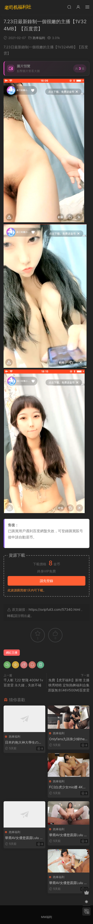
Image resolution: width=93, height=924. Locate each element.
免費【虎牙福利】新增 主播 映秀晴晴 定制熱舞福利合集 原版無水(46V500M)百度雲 (68, 685)
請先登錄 (46, 581)
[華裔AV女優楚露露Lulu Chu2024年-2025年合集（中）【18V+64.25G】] (68, 813)
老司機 (18, 7)
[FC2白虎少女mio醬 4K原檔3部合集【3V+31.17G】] (68, 765)
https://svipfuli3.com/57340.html (54, 609)
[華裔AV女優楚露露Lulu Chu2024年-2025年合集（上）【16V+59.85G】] (24, 814)
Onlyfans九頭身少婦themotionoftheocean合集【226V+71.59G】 (68, 739)
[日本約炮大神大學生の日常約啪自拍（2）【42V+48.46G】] (24, 719)
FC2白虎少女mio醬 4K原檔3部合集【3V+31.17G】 (68, 787)
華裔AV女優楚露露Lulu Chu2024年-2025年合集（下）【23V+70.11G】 (67, 883)
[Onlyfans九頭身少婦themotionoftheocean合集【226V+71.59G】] (68, 717)
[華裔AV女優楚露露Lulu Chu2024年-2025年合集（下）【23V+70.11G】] (68, 861)
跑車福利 (39, 38)
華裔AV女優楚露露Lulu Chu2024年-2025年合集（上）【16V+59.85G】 (23, 838)
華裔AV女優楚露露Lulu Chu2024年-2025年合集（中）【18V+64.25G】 (67, 835)
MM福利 (46, 917)
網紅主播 (11, 652)
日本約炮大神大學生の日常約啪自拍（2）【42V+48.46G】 (24, 742)
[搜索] (69, 6)
